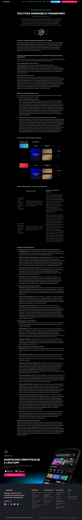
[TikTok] (8, 504)
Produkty (24, 1)
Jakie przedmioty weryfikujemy (34, 1)
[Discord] (14, 504)
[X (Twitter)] (21, 504)
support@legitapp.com (22, 66)
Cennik (43, 1)
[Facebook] (18, 504)
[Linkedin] (11, 504)
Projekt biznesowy (55, 1)
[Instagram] (5, 504)
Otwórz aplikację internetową (69, 1)
